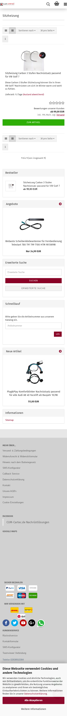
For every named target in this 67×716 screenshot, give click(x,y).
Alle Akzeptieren (33, 700)
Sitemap (9, 420)
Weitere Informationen (33, 709)
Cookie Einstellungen (13, 502)
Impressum (8, 497)
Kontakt (6, 485)
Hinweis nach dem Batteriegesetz (19, 462)
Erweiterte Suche (33, 288)
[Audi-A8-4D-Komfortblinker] (33, 372)
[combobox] (27, 30)
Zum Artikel (33, 122)
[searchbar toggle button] (48, 4)
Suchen (33, 280)
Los (58, 334)
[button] (6, 30)
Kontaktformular (10, 641)
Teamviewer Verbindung (14, 653)
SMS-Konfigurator (11, 468)
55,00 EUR (33, 401)
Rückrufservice (10, 635)
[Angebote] (60, 204)
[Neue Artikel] (60, 351)
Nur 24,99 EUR (33, 251)
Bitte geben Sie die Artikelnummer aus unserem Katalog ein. (29, 318)
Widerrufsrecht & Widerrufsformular (20, 456)
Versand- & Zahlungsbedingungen (19, 450)
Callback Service (11, 473)
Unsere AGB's (9, 491)
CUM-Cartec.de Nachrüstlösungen (28, 522)
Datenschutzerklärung (35, 693)
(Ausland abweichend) (33, 94)
